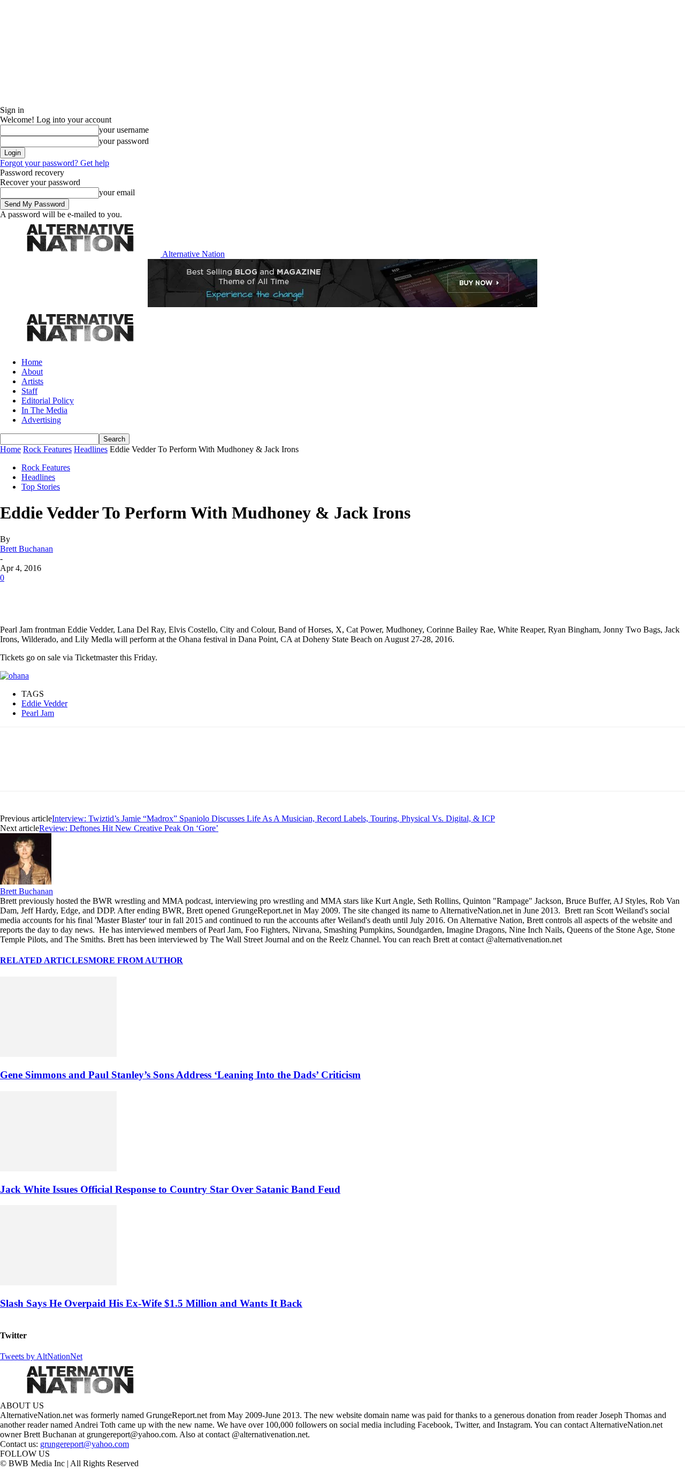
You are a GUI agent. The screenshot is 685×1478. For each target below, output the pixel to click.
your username (124, 129)
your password (124, 141)
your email (117, 192)
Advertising (41, 419)
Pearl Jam (37, 713)
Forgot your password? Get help (54, 162)
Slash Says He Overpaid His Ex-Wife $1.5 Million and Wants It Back (151, 1303)
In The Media (44, 410)
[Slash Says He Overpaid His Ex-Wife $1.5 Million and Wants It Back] (58, 1282)
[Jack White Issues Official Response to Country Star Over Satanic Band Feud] (58, 1168)
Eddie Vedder (44, 703)
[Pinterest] (92, 594)
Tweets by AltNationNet (41, 1356)
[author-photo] (25, 881)
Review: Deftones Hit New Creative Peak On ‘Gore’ (128, 828)
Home (31, 362)
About (32, 371)
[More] (168, 594)
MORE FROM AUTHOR (135, 960)
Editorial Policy (47, 400)
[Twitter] (54, 594)
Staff (29, 390)
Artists (32, 381)
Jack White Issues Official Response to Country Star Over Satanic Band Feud (170, 1189)
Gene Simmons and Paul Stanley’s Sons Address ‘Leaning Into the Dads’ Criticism (180, 1074)
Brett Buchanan (26, 548)
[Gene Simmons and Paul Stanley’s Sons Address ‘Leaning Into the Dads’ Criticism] (58, 1053)
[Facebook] (17, 594)
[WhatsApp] (129, 594)
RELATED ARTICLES (44, 960)
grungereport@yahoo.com (84, 1444)
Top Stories (40, 486)
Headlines (91, 449)
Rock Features (47, 449)
